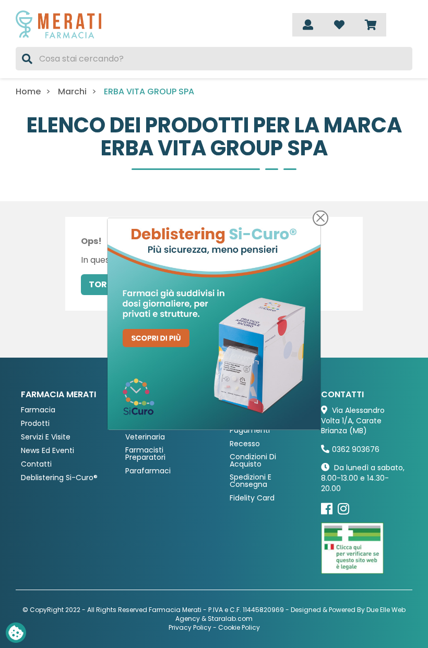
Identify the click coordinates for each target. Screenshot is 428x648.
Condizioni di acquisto (253, 460)
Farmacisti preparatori (145, 453)
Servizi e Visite (45, 437)
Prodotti (35, 423)
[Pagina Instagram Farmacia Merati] (343, 508)
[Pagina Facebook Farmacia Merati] (326, 508)
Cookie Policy (239, 627)
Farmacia (38, 410)
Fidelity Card (252, 498)
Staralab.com (230, 618)
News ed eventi (47, 451)
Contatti (36, 464)
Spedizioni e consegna (250, 480)
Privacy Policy (190, 627)
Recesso (245, 444)
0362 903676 (355, 449)
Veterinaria (145, 437)
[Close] (320, 218)
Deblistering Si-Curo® (59, 478)
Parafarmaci (148, 471)
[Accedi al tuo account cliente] (308, 24)
